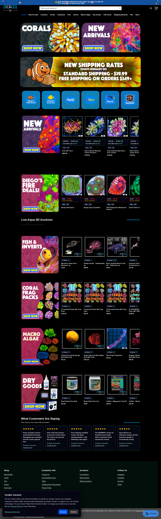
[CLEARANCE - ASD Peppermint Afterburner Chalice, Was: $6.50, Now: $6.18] (75, 185)
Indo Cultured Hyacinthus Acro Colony (74, 151)
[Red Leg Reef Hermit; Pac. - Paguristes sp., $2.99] (117, 246)
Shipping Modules (121, 15)
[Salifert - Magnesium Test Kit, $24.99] (72, 384)
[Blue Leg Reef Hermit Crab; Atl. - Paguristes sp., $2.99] (72, 246)
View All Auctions (133, 220)
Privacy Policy (46, 488)
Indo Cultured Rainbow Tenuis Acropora (96, 151)
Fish (69, 15)
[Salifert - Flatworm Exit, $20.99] (117, 384)
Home (24, 15)
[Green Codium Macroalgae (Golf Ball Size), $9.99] (117, 338)
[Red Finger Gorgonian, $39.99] (72, 338)
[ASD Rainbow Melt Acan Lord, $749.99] (121, 126)
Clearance (61, 15)
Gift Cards (107, 15)
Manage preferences (12, 512)
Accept (63, 512)
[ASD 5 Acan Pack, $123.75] (117, 292)
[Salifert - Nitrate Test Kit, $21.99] (94, 384)
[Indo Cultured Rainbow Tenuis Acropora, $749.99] (98, 126)
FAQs (44, 481)
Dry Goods (97, 15)
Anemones (8, 488)
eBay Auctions (84, 478)
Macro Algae (85, 15)
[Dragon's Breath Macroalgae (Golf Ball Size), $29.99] (94, 338)
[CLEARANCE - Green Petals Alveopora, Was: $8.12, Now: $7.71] (98, 185)
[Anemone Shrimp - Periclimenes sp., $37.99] (94, 246)
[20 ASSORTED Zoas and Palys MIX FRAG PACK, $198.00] (94, 292)
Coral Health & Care (49, 478)
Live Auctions (84, 474)
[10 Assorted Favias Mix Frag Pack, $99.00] (72, 292)
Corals (52, 15)
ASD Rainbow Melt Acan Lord (121, 151)
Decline (74, 512)
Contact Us (46, 474)
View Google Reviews (132, 422)
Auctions (44, 15)
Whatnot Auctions (86, 481)
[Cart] (156, 8)
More (137, 15)
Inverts (75, 15)
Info (131, 15)
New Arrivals (33, 15)
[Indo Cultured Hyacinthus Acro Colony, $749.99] (76, 126)
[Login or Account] (151, 8)
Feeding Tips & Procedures (51, 484)
